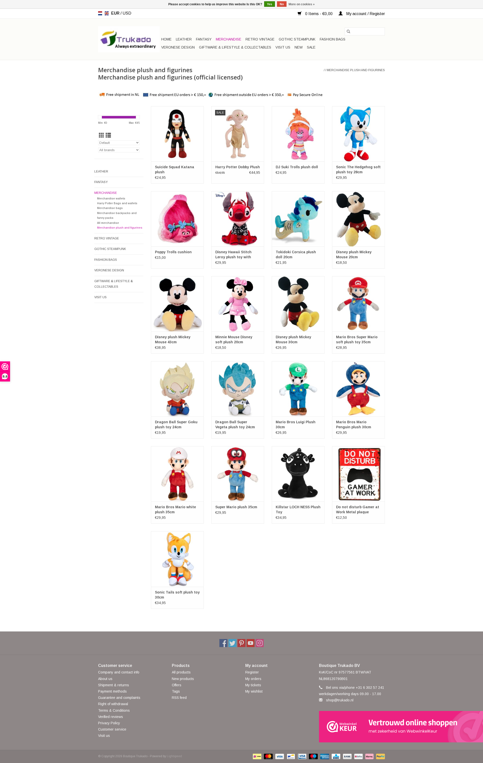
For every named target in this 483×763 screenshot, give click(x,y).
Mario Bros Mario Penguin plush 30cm (353, 424)
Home (166, 39)
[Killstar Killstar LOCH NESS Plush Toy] (298, 473)
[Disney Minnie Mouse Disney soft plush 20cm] (237, 303)
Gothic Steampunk (297, 39)
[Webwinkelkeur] (352, 726)
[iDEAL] (256, 756)
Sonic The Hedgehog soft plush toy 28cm (358, 169)
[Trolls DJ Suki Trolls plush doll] (298, 133)
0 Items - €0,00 (319, 14)
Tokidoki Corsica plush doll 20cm (296, 254)
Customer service (112, 729)
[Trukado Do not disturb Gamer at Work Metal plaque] (358, 473)
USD (127, 13)
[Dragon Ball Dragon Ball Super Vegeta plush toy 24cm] (237, 388)
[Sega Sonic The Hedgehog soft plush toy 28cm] (358, 133)
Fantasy (204, 39)
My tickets (253, 685)
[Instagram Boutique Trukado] (260, 643)
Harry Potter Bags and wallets (117, 203)
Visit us (282, 47)
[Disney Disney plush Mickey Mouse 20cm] (358, 218)
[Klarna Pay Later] (369, 756)
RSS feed (179, 698)
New (299, 47)
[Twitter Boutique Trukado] (232, 643)
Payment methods (112, 691)
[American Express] (324, 756)
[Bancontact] (290, 756)
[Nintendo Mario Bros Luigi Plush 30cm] (298, 388)
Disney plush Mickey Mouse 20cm (354, 254)
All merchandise (108, 222)
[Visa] (279, 756)
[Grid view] (101, 135)
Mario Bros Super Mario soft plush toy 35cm (357, 339)
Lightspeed (174, 756)
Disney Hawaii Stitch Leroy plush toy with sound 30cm (233, 255)
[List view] (108, 135)
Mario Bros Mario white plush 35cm (175, 509)
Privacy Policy (109, 723)
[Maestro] (312, 756)
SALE (311, 47)
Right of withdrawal (113, 704)
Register (252, 672)
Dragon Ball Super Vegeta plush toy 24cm (235, 424)
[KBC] (335, 756)
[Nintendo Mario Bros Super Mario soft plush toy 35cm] (358, 303)
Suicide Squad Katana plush (174, 169)
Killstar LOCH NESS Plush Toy (298, 509)
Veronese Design (178, 47)
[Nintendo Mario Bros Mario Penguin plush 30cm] (358, 388)
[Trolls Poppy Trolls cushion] (177, 218)
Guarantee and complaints (119, 698)
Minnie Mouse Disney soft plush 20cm (233, 339)
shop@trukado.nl (339, 700)
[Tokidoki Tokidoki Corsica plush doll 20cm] (298, 218)
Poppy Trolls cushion (173, 252)
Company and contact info (118, 672)
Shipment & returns (113, 685)
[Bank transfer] (346, 756)
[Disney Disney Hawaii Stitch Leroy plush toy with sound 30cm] (237, 218)
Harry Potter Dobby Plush (237, 167)
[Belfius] (358, 756)
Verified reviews (110, 717)
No (282, 4)
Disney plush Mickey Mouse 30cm (293, 339)
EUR (115, 13)
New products (183, 679)
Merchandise (228, 39)
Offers (176, 685)
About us (105, 679)
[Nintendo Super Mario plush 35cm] (237, 473)
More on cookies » (302, 4)
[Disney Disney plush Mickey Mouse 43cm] (177, 303)
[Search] (348, 31)
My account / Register (365, 14)
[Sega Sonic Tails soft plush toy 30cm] (177, 558)
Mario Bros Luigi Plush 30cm (295, 424)
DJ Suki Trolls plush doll (297, 167)
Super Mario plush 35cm (236, 507)
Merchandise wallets (111, 198)
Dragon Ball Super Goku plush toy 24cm (176, 424)
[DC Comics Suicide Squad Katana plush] (177, 133)
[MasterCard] (267, 756)
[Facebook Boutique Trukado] (223, 643)
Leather (184, 39)
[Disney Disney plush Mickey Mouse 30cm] (298, 303)
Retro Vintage (260, 39)
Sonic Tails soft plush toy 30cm (177, 594)
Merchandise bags (110, 207)
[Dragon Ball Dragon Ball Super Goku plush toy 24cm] (177, 388)
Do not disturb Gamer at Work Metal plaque (357, 509)
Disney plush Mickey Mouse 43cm (172, 339)
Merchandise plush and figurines (356, 70)
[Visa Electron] (301, 756)
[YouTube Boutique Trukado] (251, 643)
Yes (269, 4)
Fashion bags (332, 39)
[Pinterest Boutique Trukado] (241, 643)
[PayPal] (379, 756)
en (107, 13)
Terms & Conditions (114, 710)
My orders (253, 679)
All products (181, 672)
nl (100, 13)
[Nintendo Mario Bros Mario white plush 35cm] (177, 473)
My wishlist (254, 691)
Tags (176, 691)
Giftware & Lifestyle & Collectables (235, 47)
